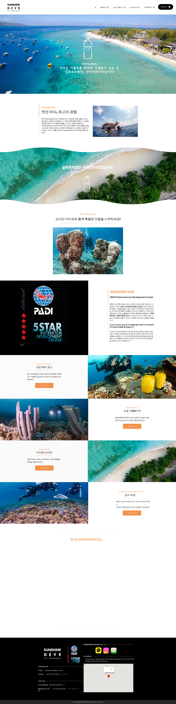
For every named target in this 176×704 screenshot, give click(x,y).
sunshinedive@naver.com (54, 670)
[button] (104, 7)
